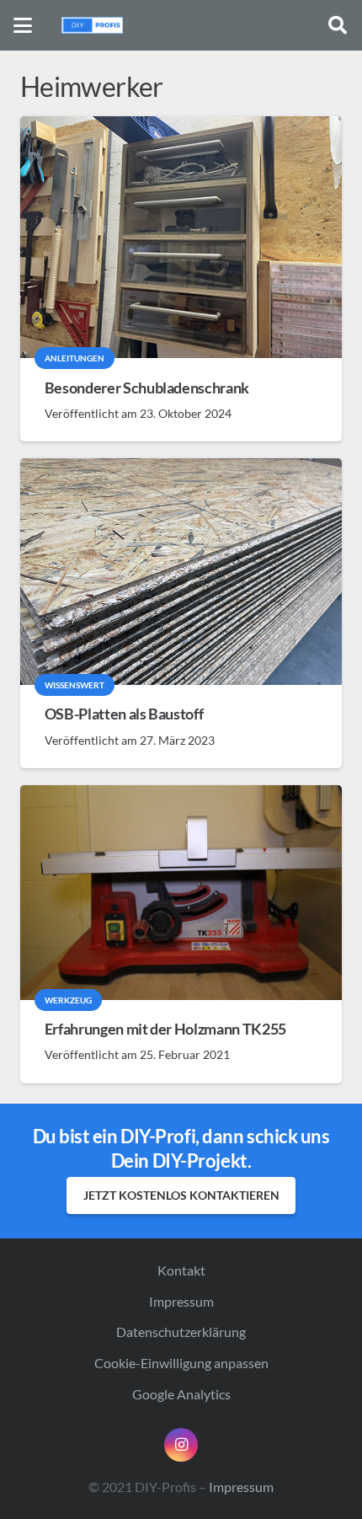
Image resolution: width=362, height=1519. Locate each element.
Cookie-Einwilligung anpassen (181, 1363)
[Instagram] (181, 1445)
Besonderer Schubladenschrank (147, 388)
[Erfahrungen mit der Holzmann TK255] (181, 892)
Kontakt (181, 1270)
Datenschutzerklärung (181, 1332)
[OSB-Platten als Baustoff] (181, 571)
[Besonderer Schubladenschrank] (181, 237)
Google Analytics (181, 1394)
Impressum (181, 1301)
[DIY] (92, 25)
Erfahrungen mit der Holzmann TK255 (165, 1029)
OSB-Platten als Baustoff (124, 714)
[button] (23, 25)
